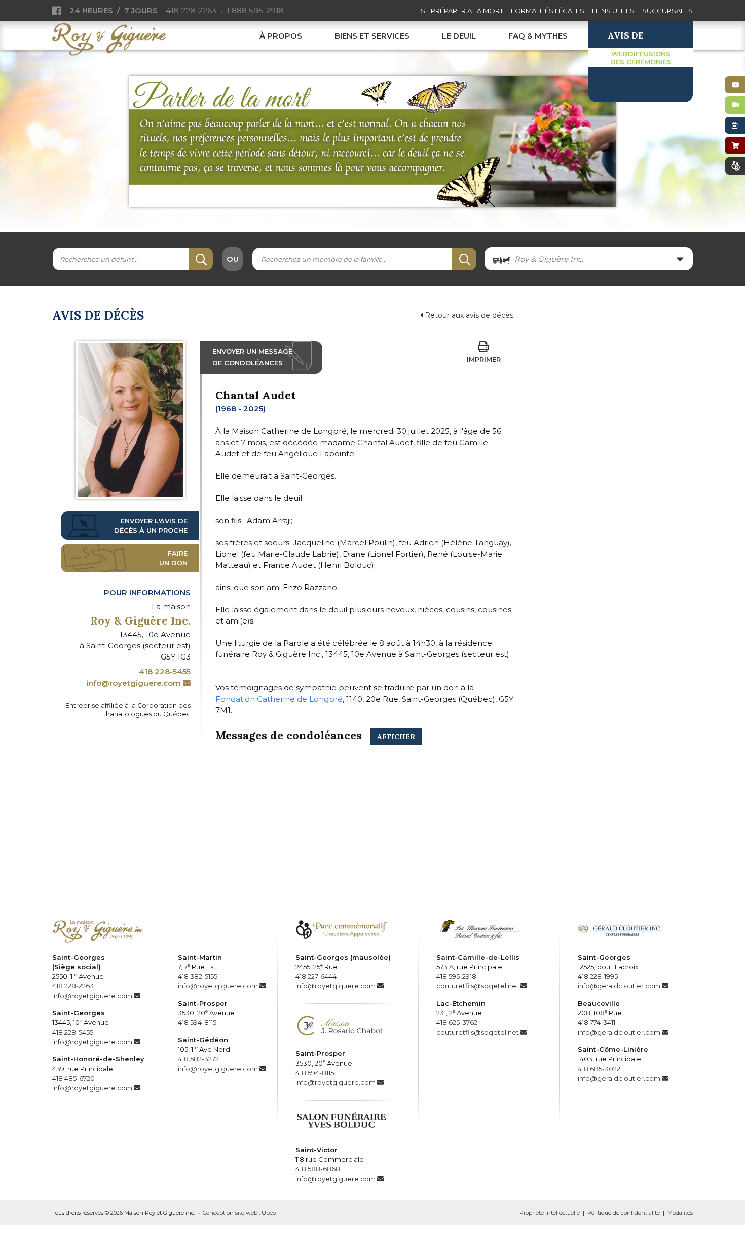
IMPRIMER (484, 359)
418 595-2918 (456, 976)
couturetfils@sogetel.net (477, 986)
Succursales (667, 11)
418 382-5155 (197, 976)
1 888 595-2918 (255, 10)
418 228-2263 (191, 10)
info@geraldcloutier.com (619, 986)
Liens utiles (613, 11)
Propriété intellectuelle (549, 1212)
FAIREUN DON (173, 558)
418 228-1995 (598, 976)
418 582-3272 (198, 1059)
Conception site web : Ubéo (239, 1212)
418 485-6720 (73, 1078)
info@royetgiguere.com (133, 683)
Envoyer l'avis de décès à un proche (151, 525)
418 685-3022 (599, 1069)
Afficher (396, 736)
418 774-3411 (596, 1022)
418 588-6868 (317, 1169)
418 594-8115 (197, 1022)
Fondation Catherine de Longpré (279, 699)
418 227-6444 (316, 976)
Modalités (680, 1212)
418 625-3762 (456, 1022)
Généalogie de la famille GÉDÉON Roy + (372, 847)
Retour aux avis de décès (468, 315)
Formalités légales (547, 11)
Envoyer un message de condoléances (252, 357)
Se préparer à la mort (462, 11)
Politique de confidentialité (623, 1212)
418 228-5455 (165, 671)
